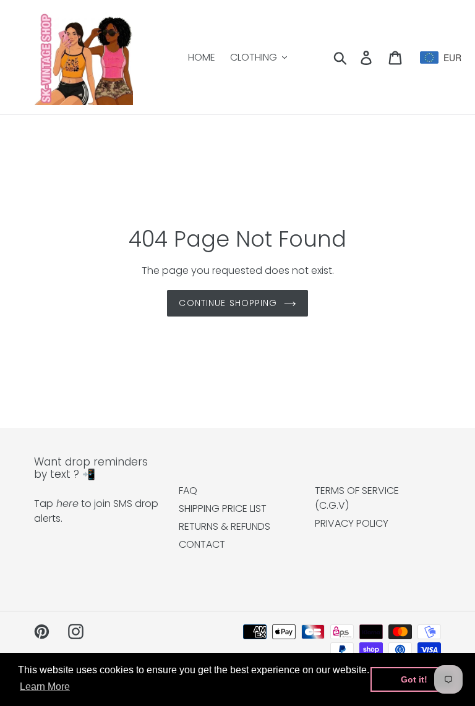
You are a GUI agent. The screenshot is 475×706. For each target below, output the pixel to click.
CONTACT (202, 544)
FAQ (188, 490)
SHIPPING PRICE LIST (223, 508)
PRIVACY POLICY (351, 523)
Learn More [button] (45, 686)
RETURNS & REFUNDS (224, 526)
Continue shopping (228, 303)
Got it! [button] (414, 679)
